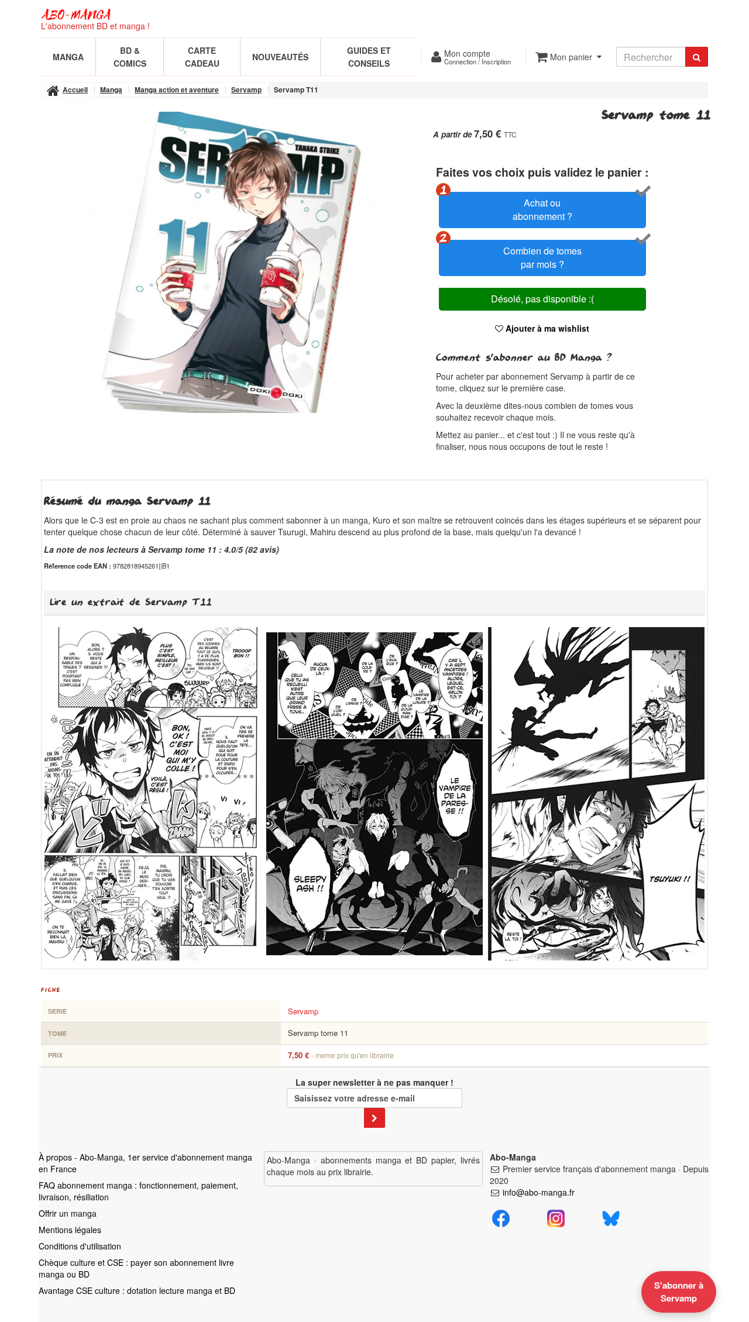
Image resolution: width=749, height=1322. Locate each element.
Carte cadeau (202, 56)
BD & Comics (130, 56)
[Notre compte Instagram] (556, 1217)
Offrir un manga (68, 1213)
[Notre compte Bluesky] (611, 1217)
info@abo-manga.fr (539, 1192)
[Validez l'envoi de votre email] (374, 1118)
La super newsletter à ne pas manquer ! (374, 1082)
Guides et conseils (369, 56)
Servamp (303, 1011)
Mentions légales (70, 1229)
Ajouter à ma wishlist (546, 328)
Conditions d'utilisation (80, 1246)
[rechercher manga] (696, 57)
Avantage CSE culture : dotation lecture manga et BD (137, 1290)
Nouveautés (280, 57)
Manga (68, 57)
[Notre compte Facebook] (501, 1217)
